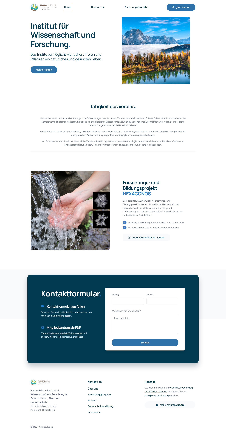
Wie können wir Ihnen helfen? (126, 310)
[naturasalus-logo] (44, 3)
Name (115, 294)
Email (149, 294)
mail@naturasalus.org (65, 336)
